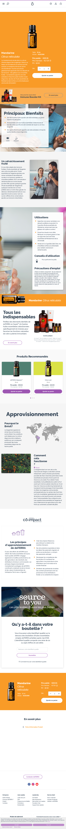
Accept (17, 825)
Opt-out (48, 825)
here (49, 821)
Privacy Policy (17, 827)
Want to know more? (7, 827)
